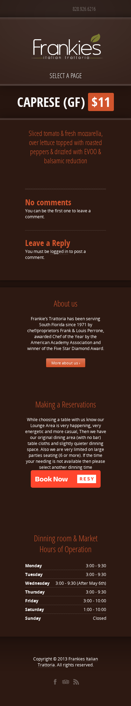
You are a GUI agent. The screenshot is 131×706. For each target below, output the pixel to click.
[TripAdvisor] (65, 682)
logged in (59, 251)
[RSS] (76, 682)
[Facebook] (55, 682)
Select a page (66, 75)
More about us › (65, 362)
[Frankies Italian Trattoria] (65, 34)
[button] (66, 479)
